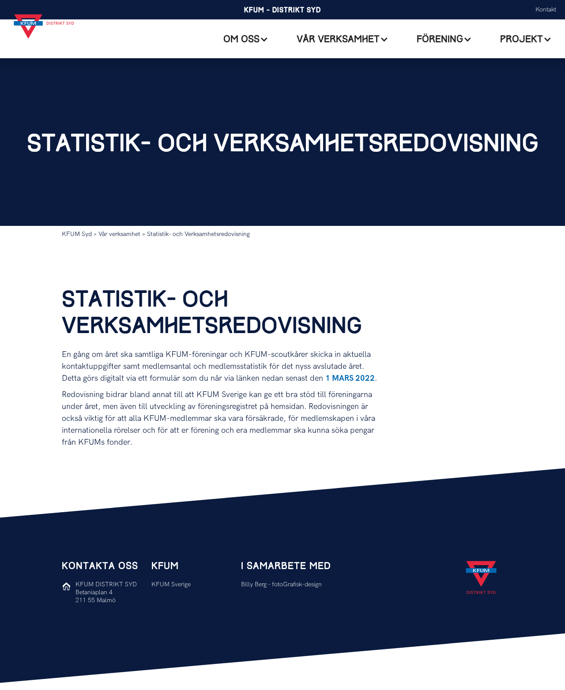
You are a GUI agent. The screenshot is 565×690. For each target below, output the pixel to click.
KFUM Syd (78, 234)
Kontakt (545, 9)
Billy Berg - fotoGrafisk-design (281, 584)
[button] (246, 39)
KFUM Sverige (171, 584)
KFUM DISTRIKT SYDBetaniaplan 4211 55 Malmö (106, 592)
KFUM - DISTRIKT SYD (282, 10)
